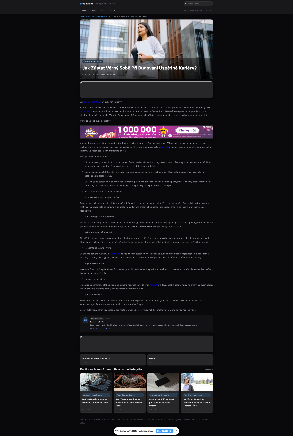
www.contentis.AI (192, 419)
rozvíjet (153, 285)
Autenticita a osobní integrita (96, 17)
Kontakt (112, 10)
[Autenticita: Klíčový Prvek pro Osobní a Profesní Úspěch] (163, 392)
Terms (82, 422)
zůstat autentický (92, 102)
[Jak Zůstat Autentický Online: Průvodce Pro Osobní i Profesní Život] (197, 392)
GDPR (204, 419)
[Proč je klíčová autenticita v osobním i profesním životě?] (96, 392)
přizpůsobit (114, 254)
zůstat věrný (86, 111)
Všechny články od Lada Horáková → (102, 329)
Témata (102, 10)
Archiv (93, 10)
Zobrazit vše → (207, 370)
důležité (165, 147)
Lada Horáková (97, 322)
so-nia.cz (87, 3)
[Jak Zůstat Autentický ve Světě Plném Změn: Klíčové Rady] (130, 392)
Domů (84, 10)
